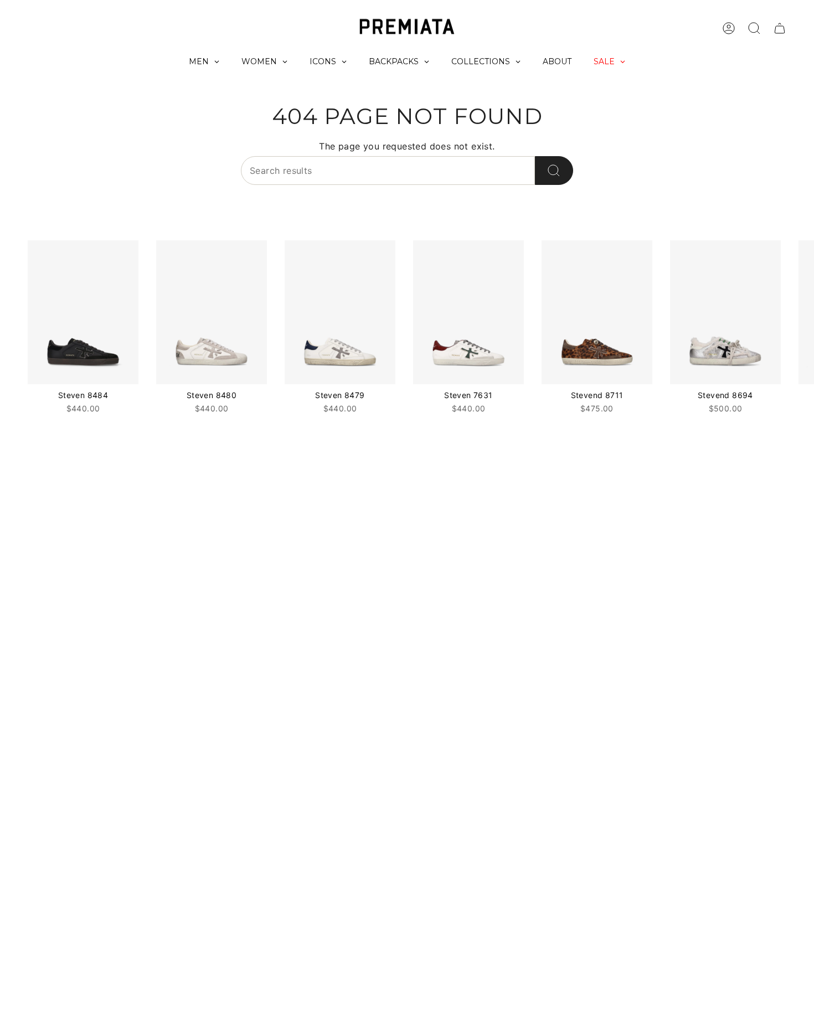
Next (797, 312)
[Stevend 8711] (597, 312)
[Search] (554, 170)
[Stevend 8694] (725, 312)
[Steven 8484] (83, 312)
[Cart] (779, 28)
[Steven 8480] (211, 312)
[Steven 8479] (340, 312)
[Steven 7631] (468, 312)
